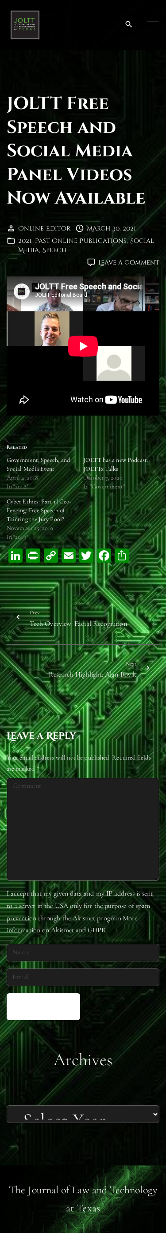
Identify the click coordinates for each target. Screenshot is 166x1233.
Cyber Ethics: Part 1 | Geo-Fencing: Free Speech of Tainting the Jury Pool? (39, 510)
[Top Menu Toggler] (152, 24)
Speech (54, 250)
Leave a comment (128, 262)
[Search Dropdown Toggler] (129, 24)
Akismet (84, 918)
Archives (83, 1059)
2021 (24, 241)
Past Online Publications (81, 241)
